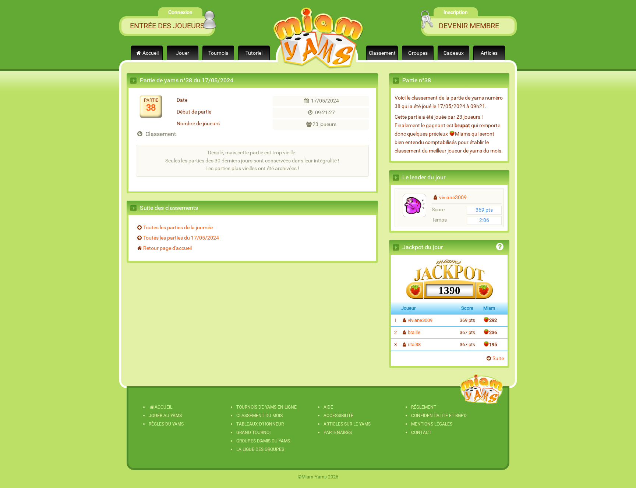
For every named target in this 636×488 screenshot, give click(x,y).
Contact (421, 432)
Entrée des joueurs (167, 25)
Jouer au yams (165, 415)
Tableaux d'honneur (260, 424)
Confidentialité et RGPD (439, 415)
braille (414, 332)
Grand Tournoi (253, 432)
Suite (498, 358)
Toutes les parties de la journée (178, 228)
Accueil (150, 53)
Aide (328, 407)
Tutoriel (253, 53)
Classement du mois (259, 415)
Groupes (418, 53)
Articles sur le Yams (347, 424)
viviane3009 (453, 197)
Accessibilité (338, 415)
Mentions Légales (431, 424)
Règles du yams (166, 424)
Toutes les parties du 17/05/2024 (181, 238)
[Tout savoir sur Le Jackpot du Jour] (500, 248)
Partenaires (338, 432)
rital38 (414, 344)
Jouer (182, 53)
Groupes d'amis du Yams (263, 441)
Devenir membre (469, 25)
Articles (489, 53)
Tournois (218, 53)
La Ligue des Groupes (260, 449)
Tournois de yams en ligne (266, 407)
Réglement (423, 407)
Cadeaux (454, 53)
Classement (382, 53)
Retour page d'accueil (167, 248)
